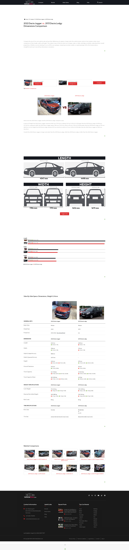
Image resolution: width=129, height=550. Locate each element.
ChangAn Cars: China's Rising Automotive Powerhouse (70, 525)
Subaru (95, 523)
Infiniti (95, 515)
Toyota (95, 525)
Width (25, 246)
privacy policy (72, 538)
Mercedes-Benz (83, 521)
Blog (78, 2)
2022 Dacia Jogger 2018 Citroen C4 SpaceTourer (64, 460)
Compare (40, 2)
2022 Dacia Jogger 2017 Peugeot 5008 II (92, 459)
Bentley (95, 508)
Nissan (95, 521)
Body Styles (66, 2)
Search (100, 2)
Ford (80, 513)
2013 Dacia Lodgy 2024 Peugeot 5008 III (92, 473)
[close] (65, 544)
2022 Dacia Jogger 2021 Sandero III (37, 459)
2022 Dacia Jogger (49, 95)
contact (98, 538)
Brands (53, 2)
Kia (94, 517)
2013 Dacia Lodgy (79, 95)
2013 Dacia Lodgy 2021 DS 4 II (64, 473)
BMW (80, 510)
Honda (95, 513)
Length (25, 238)
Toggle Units (64, 213)
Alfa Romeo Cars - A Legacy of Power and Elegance (70, 518)
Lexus (80, 519)
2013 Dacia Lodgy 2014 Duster (36, 473)
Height (25, 255)
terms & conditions (82, 538)
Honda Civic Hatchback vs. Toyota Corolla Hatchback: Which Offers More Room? (70, 511)
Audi (80, 508)
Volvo (95, 527)
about (103, 538)
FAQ (88, 2)
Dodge (95, 510)
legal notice (91, 538)
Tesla (80, 525)
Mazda (95, 519)
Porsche (81, 523)
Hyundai (81, 515)
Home (27, 19)
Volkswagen (82, 527)
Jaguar (81, 517)
